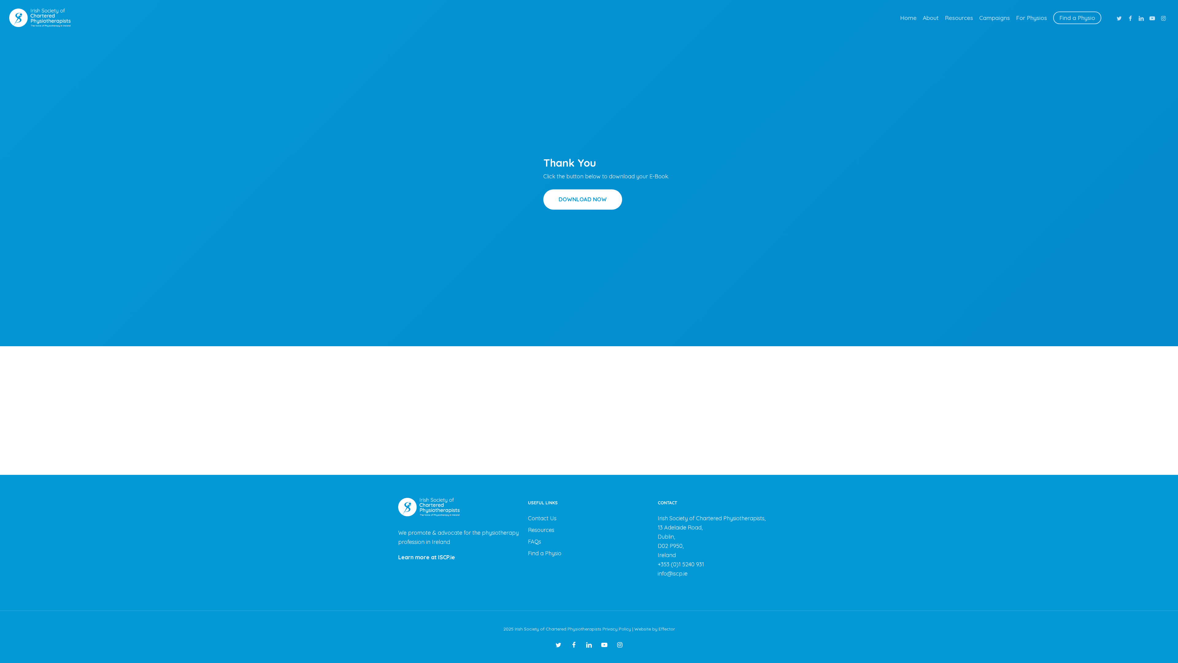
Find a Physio (544, 553)
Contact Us (542, 518)
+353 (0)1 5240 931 (681, 564)
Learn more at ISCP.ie (426, 557)
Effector (667, 629)
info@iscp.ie (672, 573)
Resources (541, 529)
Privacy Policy (616, 629)
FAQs (534, 541)
